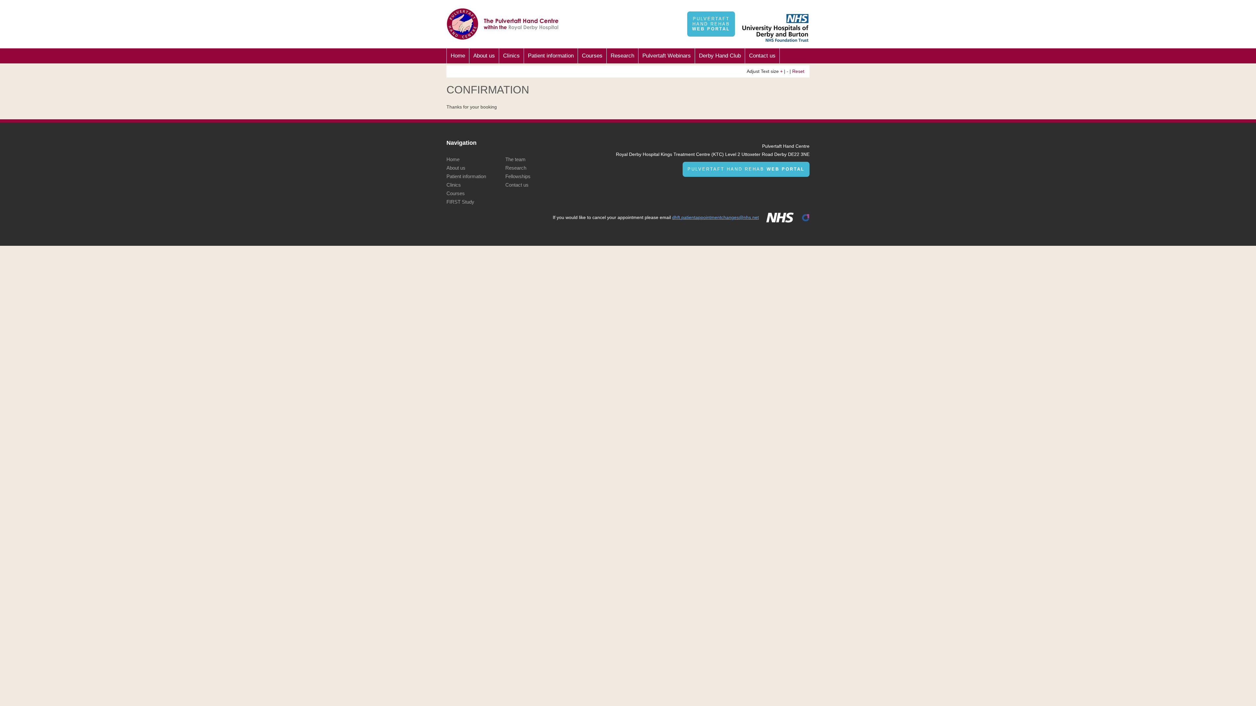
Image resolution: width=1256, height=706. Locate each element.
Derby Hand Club (720, 56)
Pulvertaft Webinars (666, 56)
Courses (592, 56)
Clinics (511, 56)
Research (622, 56)
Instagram (805, 10)
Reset (798, 71)
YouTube (793, 10)
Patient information (551, 56)
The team (515, 159)
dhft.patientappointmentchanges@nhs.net (715, 217)
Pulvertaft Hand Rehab (746, 169)
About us (484, 56)
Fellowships (518, 176)
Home (458, 56)
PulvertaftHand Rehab (711, 23)
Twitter (781, 10)
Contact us (762, 56)
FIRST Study (460, 202)
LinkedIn (769, 10)
